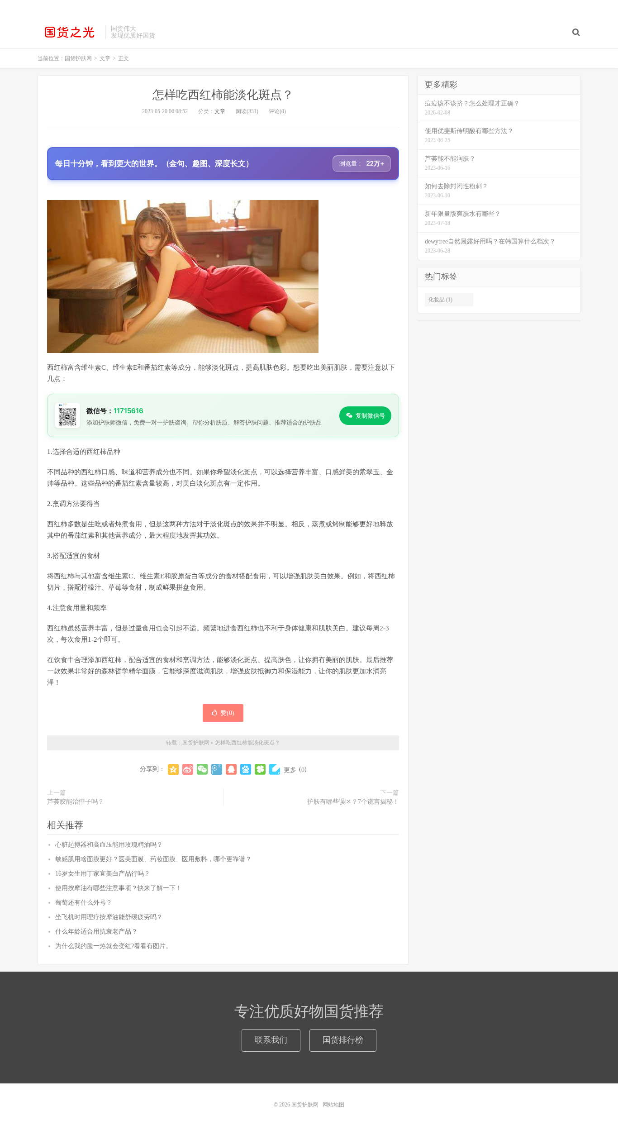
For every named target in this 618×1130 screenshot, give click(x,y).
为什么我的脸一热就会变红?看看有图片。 (113, 946)
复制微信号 (370, 415)
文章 (219, 111)
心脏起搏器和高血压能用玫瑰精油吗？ (109, 844)
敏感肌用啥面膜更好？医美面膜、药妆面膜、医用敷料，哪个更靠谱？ (153, 859)
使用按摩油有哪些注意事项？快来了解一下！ (118, 888)
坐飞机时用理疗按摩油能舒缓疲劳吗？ (109, 917)
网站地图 (333, 1104)
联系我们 (271, 1039)
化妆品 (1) (440, 299)
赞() (227, 713)
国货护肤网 (69, 32)
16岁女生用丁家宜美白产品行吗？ (102, 873)
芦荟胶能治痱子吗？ (75, 801)
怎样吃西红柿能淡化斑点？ (223, 94)
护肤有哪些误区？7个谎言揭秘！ (353, 801)
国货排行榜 (343, 1039)
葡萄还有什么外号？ (83, 902)
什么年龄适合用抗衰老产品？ (96, 931)
